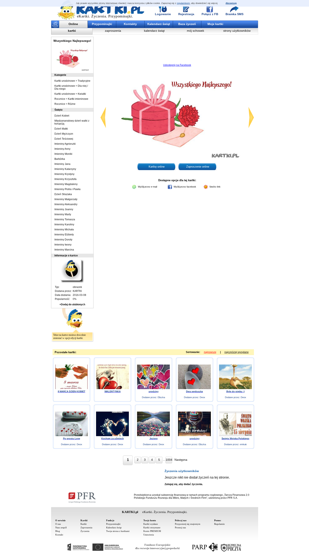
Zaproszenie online (197, 166)
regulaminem (183, 3)
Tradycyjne (84, 80)
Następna (180, 459)
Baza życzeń (187, 24)
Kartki (84, 524)
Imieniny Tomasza (64, 219)
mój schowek (195, 30)
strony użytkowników (237, 30)
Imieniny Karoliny (64, 224)
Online (73, 24)
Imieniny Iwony (62, 244)
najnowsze (210, 352)
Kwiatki (82, 93)
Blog (57, 531)
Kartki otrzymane (151, 527)
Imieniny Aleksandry (65, 204)
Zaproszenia (86, 527)
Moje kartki (215, 24)
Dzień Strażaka (63, 194)
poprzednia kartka (103, 117)
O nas (58, 524)
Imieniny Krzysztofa (65, 179)
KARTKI (77, 291)
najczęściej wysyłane (236, 352)
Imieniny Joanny (63, 209)
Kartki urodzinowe (64, 80)
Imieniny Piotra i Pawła (67, 189)
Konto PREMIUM (152, 531)
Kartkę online (157, 166)
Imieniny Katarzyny (65, 169)
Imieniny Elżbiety (64, 234)
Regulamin (219, 524)
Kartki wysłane (150, 524)
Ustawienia (148, 534)
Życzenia (85, 531)
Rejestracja (186, 14)
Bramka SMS (234, 14)
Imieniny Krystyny (64, 174)
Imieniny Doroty (63, 239)
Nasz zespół (61, 527)
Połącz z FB (210, 14)
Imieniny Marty (62, 214)
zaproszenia (113, 30)
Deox (202, 397)
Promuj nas (180, 527)
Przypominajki (102, 24)
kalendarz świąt (154, 30)
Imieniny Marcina (64, 249)
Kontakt (59, 534)
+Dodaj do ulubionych (72, 304)
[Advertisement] (177, 51)
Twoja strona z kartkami (117, 531)
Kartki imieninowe (78, 98)
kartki (72, 30)
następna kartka (251, 117)
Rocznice (59, 98)
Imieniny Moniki (63, 153)
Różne (71, 103)
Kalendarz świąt (158, 24)
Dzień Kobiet (61, 115)
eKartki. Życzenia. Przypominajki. (105, 16)
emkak (243, 444)
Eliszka (161, 397)
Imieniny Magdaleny (66, 184)
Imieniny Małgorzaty (65, 199)
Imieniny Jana (62, 164)
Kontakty (130, 24)
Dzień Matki (61, 128)
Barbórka (59, 158)
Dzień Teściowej (63, 138)
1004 (169, 459)
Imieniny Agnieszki (65, 143)
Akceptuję (231, 3)
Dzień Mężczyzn (63, 133)
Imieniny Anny (62, 148)
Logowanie (163, 14)
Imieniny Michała (64, 229)
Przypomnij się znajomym (187, 524)
